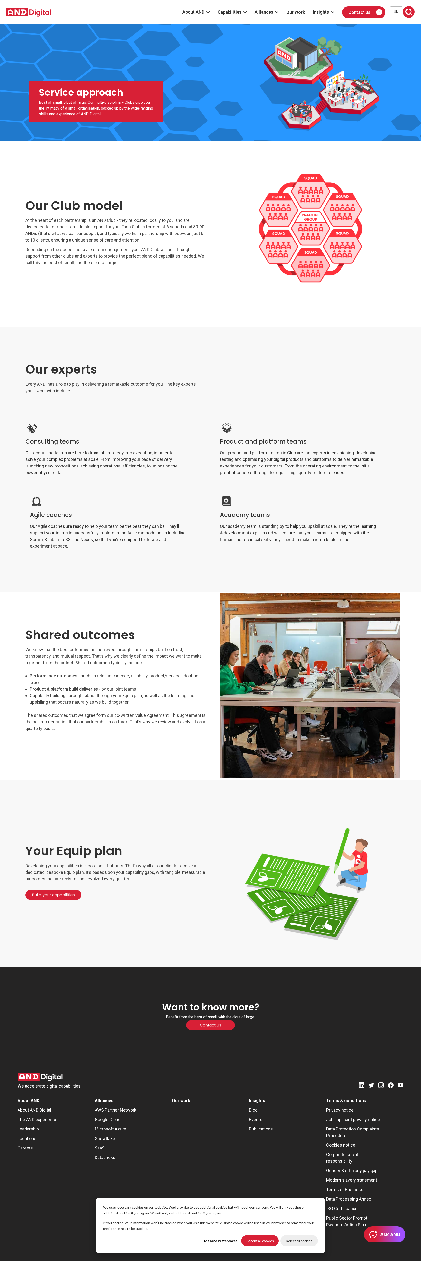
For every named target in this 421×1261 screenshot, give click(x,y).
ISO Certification (342, 1208)
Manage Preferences (220, 1241)
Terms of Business (344, 1189)
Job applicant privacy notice (353, 1119)
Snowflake (105, 1138)
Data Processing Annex (348, 1199)
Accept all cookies (260, 1241)
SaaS (100, 1147)
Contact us (359, 12)
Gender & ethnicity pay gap (352, 1170)
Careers (25, 1147)
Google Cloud (108, 1119)
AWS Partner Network (115, 1109)
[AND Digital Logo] (40, 1077)
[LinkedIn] (361, 1086)
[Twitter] (371, 1086)
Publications (261, 1128)
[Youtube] (400, 1086)
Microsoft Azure (110, 1128)
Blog (253, 1109)
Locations (27, 1138)
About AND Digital (34, 1109)
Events (255, 1119)
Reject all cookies (299, 1241)
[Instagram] (381, 1086)
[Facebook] (391, 1086)
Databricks (105, 1157)
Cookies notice (340, 1145)
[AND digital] (28, 12)
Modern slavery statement (351, 1180)
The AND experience (37, 1119)
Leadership (28, 1128)
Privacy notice (340, 1109)
